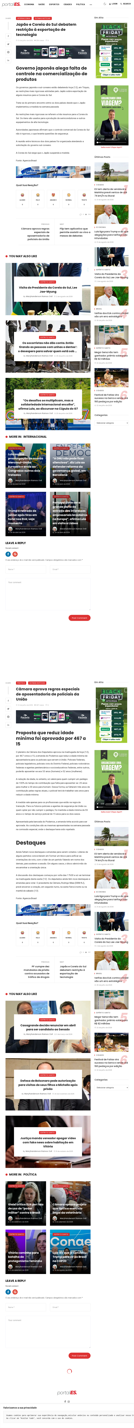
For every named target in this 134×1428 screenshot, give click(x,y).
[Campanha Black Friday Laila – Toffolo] (111, 50)
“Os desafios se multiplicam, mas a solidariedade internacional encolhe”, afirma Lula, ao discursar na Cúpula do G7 (48, 405)
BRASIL (99, 309)
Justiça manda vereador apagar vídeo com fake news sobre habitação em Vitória (48, 1142)
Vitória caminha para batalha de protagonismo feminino (25, 1257)
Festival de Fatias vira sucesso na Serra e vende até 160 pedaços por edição (111, 398)
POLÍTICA (80, 4)
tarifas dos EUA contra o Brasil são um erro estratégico (111, 315)
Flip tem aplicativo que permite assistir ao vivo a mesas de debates (75, 232)
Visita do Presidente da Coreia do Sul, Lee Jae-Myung (48, 290)
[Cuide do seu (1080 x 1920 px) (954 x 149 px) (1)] (53, 172)
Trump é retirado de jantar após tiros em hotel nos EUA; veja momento (22, 517)
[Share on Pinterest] (8, 52)
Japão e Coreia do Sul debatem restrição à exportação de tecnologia (73, 972)
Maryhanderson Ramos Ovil (39, 296)
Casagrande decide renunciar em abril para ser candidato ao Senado (48, 1027)
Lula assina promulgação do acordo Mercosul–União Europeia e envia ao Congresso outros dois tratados (25, 464)
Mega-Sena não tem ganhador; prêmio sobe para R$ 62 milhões (111, 356)
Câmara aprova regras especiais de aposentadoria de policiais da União (35, 234)
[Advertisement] (67, 649)
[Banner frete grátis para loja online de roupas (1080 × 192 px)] (53, 52)
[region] (67, 1416)
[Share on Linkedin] (8, 60)
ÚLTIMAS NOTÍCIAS (42, 18)
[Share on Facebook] (8, 36)
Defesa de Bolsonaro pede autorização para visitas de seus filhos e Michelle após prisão (48, 1085)
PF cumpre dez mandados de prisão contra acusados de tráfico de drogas (36, 972)
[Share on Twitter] (8, 44)
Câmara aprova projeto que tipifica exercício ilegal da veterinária (69, 1209)
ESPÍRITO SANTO (47, 282)
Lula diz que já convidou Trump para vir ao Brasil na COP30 (69, 1257)
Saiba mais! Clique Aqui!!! (111, 147)
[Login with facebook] (8, 557)
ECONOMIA (29, 4)
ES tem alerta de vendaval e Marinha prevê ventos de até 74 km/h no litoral (110, 192)
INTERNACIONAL (23, 18)
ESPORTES (54, 4)
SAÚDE (41, 4)
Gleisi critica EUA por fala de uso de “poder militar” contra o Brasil (25, 1209)
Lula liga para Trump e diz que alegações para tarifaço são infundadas (111, 235)
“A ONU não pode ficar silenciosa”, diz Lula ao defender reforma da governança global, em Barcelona (69, 467)
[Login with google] (15, 557)
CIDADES (68, 4)
